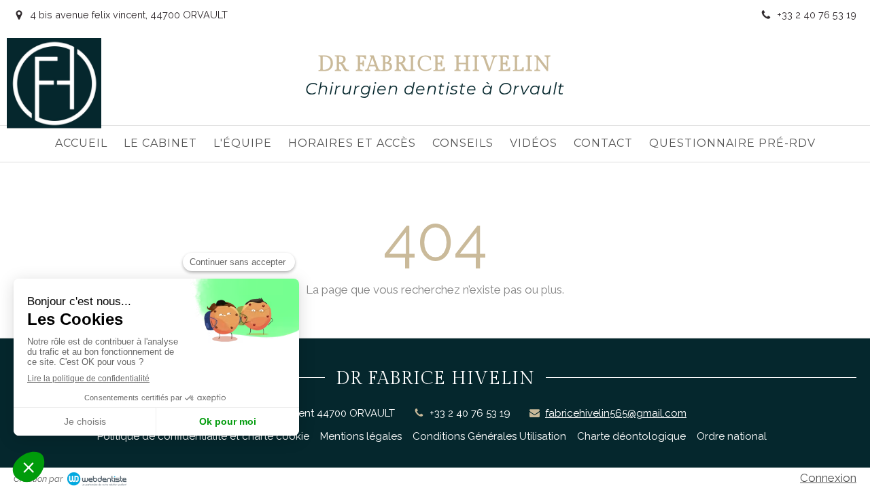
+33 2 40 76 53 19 (470, 413)
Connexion (828, 478)
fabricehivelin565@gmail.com (615, 413)
